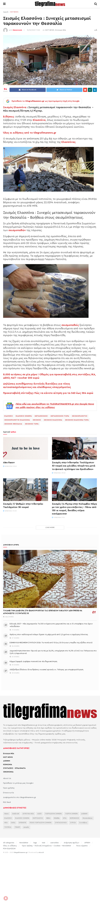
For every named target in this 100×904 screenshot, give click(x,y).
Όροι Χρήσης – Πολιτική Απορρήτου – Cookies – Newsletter (46, 846)
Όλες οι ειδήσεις (10, 846)
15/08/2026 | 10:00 (10, 511)
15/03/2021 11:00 (33, 30)
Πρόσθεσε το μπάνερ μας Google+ (18, 783)
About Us (7, 778)
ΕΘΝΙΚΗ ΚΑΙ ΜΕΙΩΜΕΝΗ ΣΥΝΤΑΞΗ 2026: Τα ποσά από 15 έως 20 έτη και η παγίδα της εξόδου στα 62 (51, 643)
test (43, 843)
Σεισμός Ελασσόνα (14, 107)
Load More (50, 527)
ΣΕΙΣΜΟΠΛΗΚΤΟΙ (79, 416)
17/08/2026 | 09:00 (59, 473)
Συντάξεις (83, 822)
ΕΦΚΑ (48, 818)
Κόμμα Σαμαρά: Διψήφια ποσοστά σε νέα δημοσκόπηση (33, 661)
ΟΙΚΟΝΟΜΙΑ (8, 772)
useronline (54, 843)
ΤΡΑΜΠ (17, 827)
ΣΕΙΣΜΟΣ (37, 420)
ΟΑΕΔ (13, 822)
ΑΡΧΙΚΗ (87, 843)
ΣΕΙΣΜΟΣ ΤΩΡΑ (32, 424)
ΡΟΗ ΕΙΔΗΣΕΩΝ (9, 848)
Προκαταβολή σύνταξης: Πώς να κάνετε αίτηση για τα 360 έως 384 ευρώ (48, 393)
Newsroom (17, 30)
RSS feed (7, 802)
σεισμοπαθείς (70, 325)
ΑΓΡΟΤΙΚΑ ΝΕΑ (28, 813)
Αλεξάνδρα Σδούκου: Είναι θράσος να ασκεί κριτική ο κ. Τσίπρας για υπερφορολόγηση (46, 670)
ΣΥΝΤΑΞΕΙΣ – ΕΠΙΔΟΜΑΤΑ (14, 768)
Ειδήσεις (8, 116)
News (6, 813)
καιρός (26, 827)
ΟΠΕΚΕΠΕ (22, 822)
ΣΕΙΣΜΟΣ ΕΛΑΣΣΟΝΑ (53, 420)
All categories (8, 843)
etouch (41, 852)
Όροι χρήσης (9, 788)
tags (35, 843)
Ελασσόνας (68, 142)
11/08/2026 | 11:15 (58, 517)
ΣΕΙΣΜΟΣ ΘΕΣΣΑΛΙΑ (13, 424)
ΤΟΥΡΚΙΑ (7, 827)
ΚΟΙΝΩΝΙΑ (7, 764)
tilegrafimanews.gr (20, 852)
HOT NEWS (14, 12)
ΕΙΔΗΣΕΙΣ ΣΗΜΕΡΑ (24, 416)
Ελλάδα (57, 818)
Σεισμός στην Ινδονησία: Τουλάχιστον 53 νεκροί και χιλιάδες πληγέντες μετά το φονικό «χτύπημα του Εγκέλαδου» (73, 465)
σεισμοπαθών (17, 230)
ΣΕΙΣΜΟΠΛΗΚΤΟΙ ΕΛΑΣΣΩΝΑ (17, 420)
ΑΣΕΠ (39, 813)
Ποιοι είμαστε (82, 846)
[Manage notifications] (6, 898)
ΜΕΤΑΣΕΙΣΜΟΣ (41, 416)
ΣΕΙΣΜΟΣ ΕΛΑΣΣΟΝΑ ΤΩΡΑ (77, 420)
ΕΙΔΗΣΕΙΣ (8, 416)
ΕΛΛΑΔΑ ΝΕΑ (60, 30)
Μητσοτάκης (87, 818)
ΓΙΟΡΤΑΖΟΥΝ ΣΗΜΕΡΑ (53, 813)
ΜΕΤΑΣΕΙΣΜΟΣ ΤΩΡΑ (60, 416)
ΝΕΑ (6, 822)
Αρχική (5, 12)
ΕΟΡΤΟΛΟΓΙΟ (38, 818)
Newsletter (23, 843)
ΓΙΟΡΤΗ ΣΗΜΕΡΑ (71, 813)
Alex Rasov (9, 462)
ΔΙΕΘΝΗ (6, 761)
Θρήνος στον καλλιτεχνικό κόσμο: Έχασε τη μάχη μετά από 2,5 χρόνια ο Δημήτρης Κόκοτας (49, 634)
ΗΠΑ (64, 818)
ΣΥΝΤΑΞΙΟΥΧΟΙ (61, 822)
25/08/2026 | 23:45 (10, 466)
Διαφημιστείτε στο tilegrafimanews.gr (19, 797)
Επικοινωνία (8, 793)
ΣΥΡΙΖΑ (73, 822)
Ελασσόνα (39, 120)
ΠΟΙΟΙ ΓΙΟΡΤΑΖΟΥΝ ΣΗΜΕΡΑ (40, 822)
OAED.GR (15, 813)
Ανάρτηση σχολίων (71, 843)
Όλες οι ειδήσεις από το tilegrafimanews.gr (29, 132)
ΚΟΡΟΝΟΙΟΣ (74, 818)
